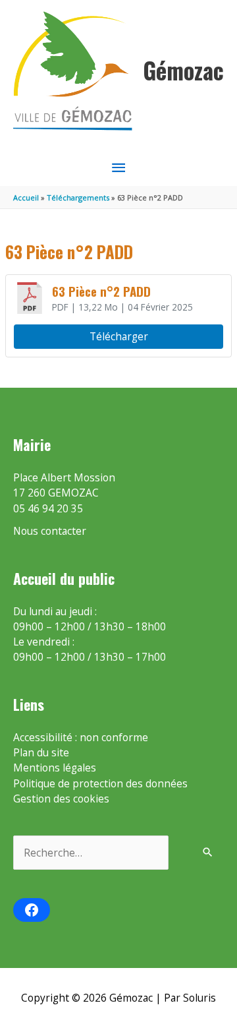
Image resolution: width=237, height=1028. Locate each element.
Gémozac (183, 70)
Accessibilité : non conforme (80, 737)
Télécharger (119, 336)
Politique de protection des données (100, 783)
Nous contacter (49, 531)
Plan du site (41, 752)
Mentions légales (54, 767)
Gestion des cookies (61, 798)
